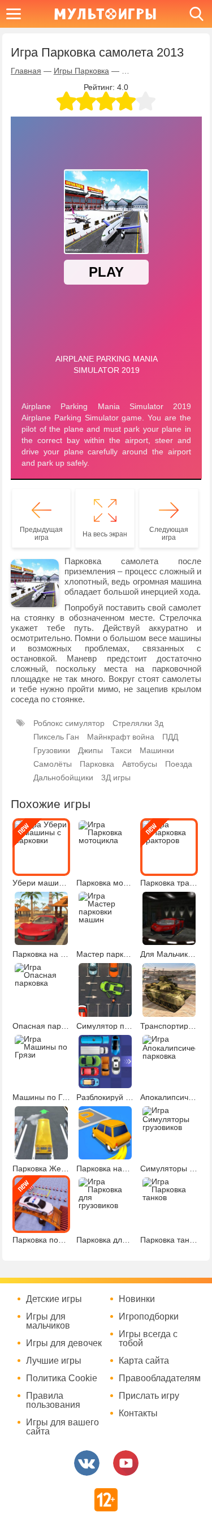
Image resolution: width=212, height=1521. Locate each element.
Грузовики (51, 750)
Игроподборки (149, 1316)
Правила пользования (53, 1400)
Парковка (97, 764)
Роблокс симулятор (69, 723)
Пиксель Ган (56, 737)
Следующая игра (168, 534)
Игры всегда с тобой (148, 1339)
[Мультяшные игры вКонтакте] (86, 1463)
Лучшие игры (53, 1360)
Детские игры (54, 1299)
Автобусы (139, 764)
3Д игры (116, 777)
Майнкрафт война (120, 737)
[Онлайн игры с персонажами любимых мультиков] (105, 14)
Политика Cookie (61, 1378)
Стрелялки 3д (138, 723)
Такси (121, 750)
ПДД (170, 737)
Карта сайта (144, 1360)
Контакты (138, 1413)
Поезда (178, 764)
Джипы (90, 750)
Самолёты (52, 764)
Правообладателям (158, 1378)
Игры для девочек (64, 1343)
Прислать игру (149, 1395)
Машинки (157, 750)
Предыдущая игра (41, 534)
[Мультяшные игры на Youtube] (126, 1463)
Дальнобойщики (63, 777)
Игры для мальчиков (48, 1321)
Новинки (137, 1299)
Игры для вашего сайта (62, 1427)
